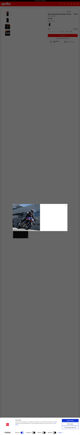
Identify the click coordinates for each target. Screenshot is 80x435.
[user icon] (67, 4)
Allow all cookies (70, 420)
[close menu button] (65, 205)
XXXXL (71, 31)
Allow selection (70, 423)
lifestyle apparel (62, 11)
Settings (60, 432)
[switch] (33, 433)
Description (50, 18)
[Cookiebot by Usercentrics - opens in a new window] (7, 433)
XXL (63, 31)
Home (49, 11)
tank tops (69, 11)
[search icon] (64, 4)
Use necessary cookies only (70, 427)
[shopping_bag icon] (71, 4)
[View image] (7, 13)
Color (49, 21)
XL (59, 31)
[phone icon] (60, 4)
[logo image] (6, 4)
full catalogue (54, 11)
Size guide (75, 28)
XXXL (67, 31)
